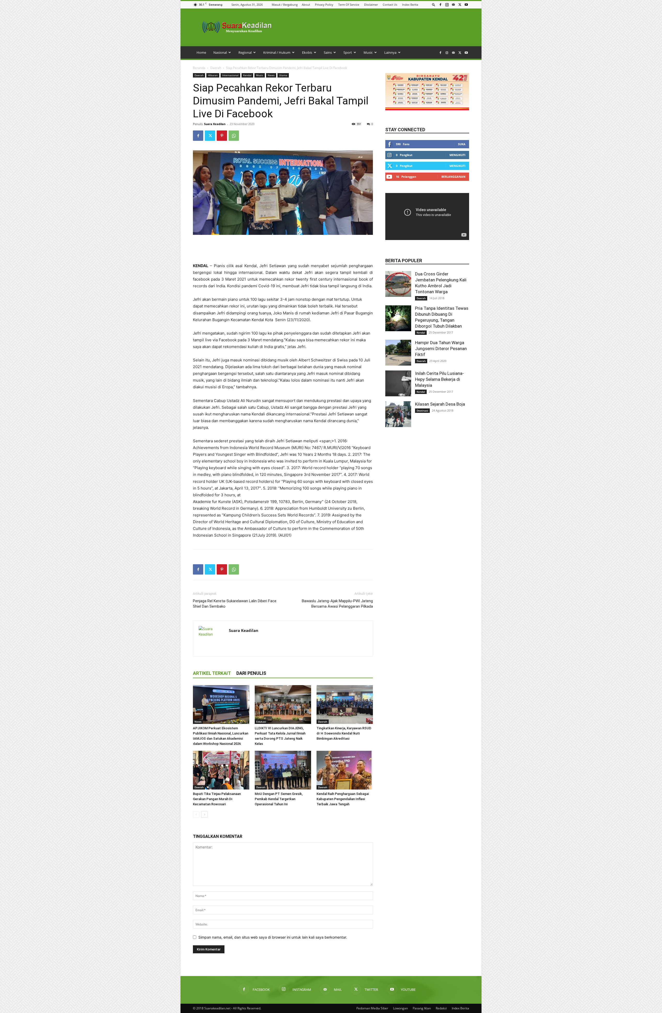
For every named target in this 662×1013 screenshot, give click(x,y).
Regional (245, 52)
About (306, 4)
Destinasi (422, 410)
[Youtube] (466, 4)
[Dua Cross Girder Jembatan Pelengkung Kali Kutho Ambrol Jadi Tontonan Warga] (398, 284)
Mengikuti (457, 155)
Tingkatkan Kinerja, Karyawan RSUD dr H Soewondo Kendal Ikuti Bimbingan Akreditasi (344, 733)
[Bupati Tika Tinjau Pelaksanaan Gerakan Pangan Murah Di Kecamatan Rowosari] (221, 770)
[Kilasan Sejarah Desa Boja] (398, 414)
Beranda (199, 68)
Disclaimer (371, 4)
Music (368, 52)
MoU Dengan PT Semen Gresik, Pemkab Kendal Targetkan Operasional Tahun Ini (279, 799)
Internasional (230, 75)
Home (201, 52)
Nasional (220, 52)
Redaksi (441, 1008)
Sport (347, 52)
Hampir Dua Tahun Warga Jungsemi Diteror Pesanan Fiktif (441, 348)
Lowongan (400, 1008)
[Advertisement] (282, 249)
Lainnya (390, 52)
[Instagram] (447, 4)
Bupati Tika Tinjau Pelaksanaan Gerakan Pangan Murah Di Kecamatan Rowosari (217, 799)
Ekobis (307, 52)
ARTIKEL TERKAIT (212, 673)
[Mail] (453, 4)
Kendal (247, 75)
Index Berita (410, 4)
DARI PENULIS (251, 673)
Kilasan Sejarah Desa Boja (440, 404)
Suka (461, 144)
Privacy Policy (324, 4)
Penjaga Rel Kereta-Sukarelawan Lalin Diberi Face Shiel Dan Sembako (234, 604)
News (271, 75)
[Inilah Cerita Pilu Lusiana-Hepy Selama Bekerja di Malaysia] (398, 383)
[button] (434, 4)
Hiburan (213, 75)
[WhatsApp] (234, 135)
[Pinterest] (222, 135)
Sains (328, 52)
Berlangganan (453, 177)
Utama (283, 75)
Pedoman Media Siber (372, 1008)
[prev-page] (196, 814)
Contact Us (390, 4)
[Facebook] (440, 4)
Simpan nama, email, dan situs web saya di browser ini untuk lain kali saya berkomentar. (272, 937)
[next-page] (204, 814)
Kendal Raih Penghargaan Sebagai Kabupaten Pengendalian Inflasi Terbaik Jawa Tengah (343, 799)
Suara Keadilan (214, 124)
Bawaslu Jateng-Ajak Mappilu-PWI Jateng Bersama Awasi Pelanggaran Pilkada (337, 604)
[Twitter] (460, 4)
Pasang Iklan (422, 1008)
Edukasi (261, 721)
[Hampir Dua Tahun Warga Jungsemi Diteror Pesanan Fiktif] (398, 353)
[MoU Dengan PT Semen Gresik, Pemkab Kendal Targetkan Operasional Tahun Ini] (283, 770)
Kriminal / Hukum (276, 52)
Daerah (215, 68)
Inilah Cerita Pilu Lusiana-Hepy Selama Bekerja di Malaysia (439, 379)
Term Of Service (348, 4)
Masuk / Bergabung (285, 4)
